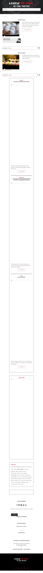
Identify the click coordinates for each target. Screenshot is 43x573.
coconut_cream (29, 466)
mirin (17, 471)
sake (12, 480)
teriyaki (27, 482)
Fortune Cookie (21, 377)
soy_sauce (20, 469)
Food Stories (21, 177)
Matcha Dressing (21, 277)
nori (18, 475)
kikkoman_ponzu (21, 484)
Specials (21, 80)
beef (16, 484)
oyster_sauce (21, 471)
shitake (18, 473)
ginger (13, 478)
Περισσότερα (21, 171)
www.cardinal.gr (21, 532)
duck (19, 480)
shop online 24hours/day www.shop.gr (21, 549)
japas (31, 480)
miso (25, 469)
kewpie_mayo (27, 475)
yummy (23, 482)
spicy (27, 469)
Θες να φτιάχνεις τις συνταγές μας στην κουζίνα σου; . (21, 544)
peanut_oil (19, 482)
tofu (25, 471)
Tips (21, 275)
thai (27, 478)
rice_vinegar (13, 466)
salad (16, 482)
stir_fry (22, 473)
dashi (12, 469)
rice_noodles (13, 484)
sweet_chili (20, 478)
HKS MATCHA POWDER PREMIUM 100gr (21, 81)
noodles (25, 473)
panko (15, 469)
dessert (27, 480)
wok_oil (24, 478)
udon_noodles (22, 475)
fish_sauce (15, 480)
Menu (6, 9)
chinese (13, 482)
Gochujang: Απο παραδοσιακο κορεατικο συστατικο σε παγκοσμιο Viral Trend (21, 179)
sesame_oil (18, 466)
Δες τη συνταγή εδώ (27, 29)
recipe (29, 478)
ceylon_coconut (23, 480)
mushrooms (13, 471)
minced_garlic (14, 475)
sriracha (15, 478)
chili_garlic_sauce (14, 473)
